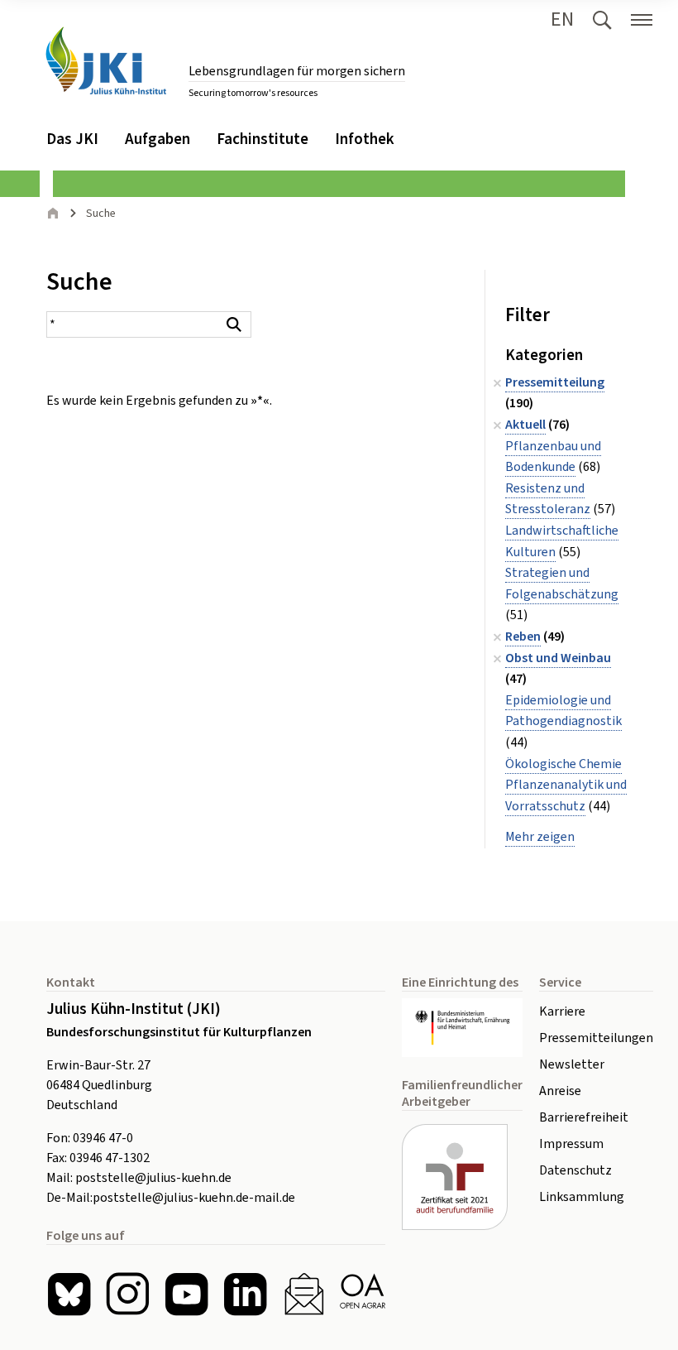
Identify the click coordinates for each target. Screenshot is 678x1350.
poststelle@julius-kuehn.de (153, 1178)
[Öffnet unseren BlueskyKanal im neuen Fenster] (69, 1294)
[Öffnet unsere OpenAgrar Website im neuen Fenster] (362, 1294)
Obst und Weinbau (558, 658)
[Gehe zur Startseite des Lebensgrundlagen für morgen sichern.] (106, 60)
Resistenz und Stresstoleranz (547, 499)
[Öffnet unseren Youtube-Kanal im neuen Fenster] (186, 1294)
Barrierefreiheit (583, 1117)
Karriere (562, 1011)
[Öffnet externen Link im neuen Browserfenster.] (462, 1027)
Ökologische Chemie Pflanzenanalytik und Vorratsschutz (566, 785)
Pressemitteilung (554, 382)
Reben (523, 636)
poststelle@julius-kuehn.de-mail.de (194, 1198)
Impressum (571, 1144)
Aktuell (525, 425)
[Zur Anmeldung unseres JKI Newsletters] (304, 1294)
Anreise (560, 1091)
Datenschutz (575, 1170)
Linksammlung (581, 1197)
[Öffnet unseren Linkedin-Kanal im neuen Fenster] (245, 1294)
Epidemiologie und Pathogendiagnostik (563, 711)
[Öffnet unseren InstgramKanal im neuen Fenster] (127, 1294)
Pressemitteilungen (596, 1038)
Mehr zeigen (540, 837)
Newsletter (571, 1064)
